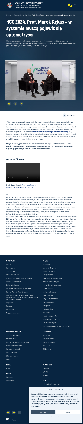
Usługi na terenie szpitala (50, 299)
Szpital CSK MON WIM (12, 275)
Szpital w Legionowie (12, 285)
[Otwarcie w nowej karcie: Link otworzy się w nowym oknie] (70, 5)
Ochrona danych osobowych (51, 319)
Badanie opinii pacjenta (50, 316)
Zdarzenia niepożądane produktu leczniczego (56, 326)
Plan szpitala (10, 380)
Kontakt (15, 420)
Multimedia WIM (47, 349)
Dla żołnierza (47, 264)
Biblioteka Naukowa (12, 356)
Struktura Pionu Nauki (13, 335)
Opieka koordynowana (49, 292)
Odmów (68, 412)
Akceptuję (43, 412)
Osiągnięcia (9, 302)
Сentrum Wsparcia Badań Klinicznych (17, 292)
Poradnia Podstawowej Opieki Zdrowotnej (19, 278)
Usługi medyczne (48, 295)
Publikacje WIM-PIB (48, 339)
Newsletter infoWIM (49, 342)
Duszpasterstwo (48, 309)
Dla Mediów (9, 377)
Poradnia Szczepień (48, 302)
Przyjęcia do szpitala (49, 271)
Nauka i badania (11, 339)
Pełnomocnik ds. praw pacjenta (52, 278)
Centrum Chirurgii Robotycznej (52, 285)
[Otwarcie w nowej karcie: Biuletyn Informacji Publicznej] (7, 420)
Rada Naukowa (10, 268)
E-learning (46, 368)
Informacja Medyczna (49, 268)
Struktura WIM (10, 271)
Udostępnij (70, 115)
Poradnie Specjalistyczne (13, 282)
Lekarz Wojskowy (11, 352)
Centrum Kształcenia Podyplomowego (17, 342)
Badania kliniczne (48, 288)
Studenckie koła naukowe (14, 346)
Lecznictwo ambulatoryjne (51, 282)
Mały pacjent (46, 312)
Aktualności (46, 335)
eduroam (45, 375)
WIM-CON (45, 372)
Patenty (8, 359)
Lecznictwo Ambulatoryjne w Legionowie (18, 288)
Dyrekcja (8, 264)
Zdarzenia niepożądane (49, 323)
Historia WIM (10, 309)
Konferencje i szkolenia (13, 349)
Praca (8, 368)
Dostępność (46, 306)
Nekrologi (9, 306)
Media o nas (46, 346)
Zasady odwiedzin (48, 275)
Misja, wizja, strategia (13, 313)
